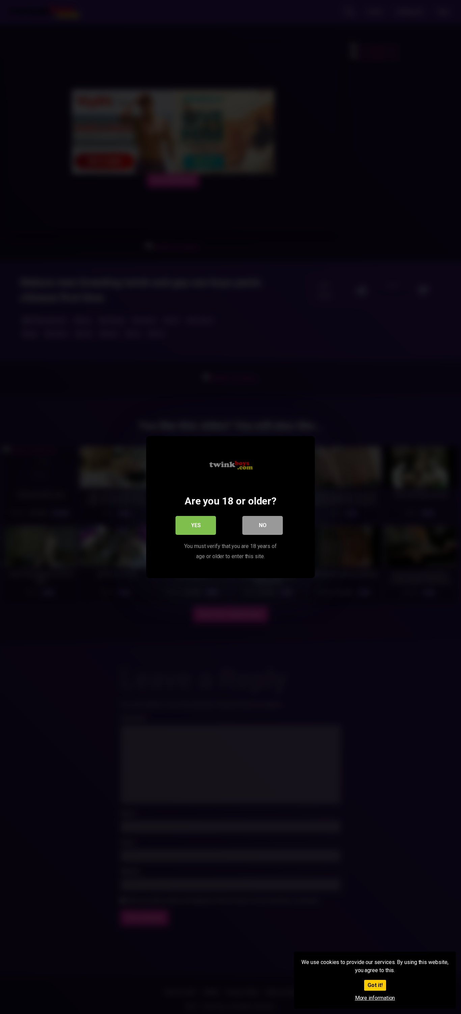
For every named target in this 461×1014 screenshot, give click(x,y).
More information (375, 998)
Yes (196, 525)
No (263, 525)
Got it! (375, 985)
